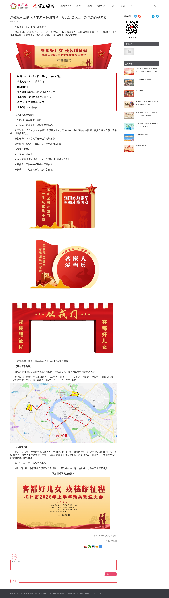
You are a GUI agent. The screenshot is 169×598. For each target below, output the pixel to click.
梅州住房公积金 (142, 134)
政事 (78, 5)
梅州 (89, 5)
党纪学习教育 (141, 145)
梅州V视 (101, 5)
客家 (123, 5)
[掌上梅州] (32, 6)
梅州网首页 (66, 5)
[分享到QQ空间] (96, 546)
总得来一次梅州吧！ (143, 79)
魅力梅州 (139, 90)
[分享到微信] (89, 546)
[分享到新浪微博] (85, 546)
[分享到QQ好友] (93, 546)
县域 (112, 5)
